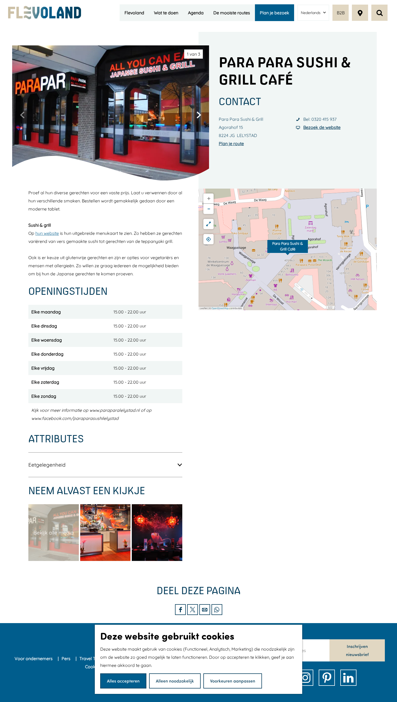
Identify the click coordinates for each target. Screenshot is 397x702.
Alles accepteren (123, 681)
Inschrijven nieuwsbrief (357, 650)
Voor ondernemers (34, 658)
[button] (287, 249)
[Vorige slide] (22, 115)
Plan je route (231, 143)
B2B (341, 12)
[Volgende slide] (199, 115)
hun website (47, 233)
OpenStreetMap (219, 308)
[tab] (193, 54)
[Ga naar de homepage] (44, 12)
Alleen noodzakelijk (175, 681)
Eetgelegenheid (47, 465)
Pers (67, 658)
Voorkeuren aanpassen (232, 681)
